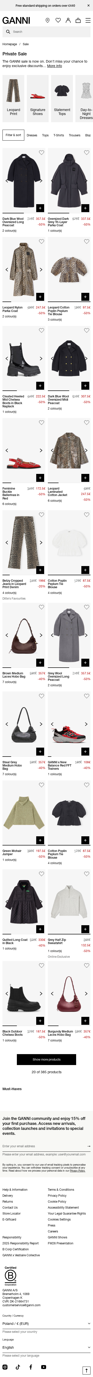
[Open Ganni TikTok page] (18, 1367)
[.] (46, 5)
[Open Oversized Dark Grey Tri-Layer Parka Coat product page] (69, 180)
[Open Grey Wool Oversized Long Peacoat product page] (69, 635)
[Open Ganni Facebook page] (31, 1367)
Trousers (74, 135)
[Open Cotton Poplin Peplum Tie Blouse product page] (69, 542)
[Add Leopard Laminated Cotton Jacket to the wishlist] (87, 422)
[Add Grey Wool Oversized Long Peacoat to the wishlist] (87, 607)
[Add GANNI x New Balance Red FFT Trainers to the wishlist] (87, 696)
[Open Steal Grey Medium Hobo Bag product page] (23, 724)
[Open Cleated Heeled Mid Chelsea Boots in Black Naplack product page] (23, 358)
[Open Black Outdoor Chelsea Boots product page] (23, 993)
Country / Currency (13, 1315)
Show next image (41, 180)
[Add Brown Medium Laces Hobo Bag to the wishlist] (41, 607)
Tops (45, 135)
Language (8, 1339)
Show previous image (6, 180)
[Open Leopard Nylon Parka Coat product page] (23, 269)
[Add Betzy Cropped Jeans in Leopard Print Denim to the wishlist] (41, 515)
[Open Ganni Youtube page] (44, 1367)
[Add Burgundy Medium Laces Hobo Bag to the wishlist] (87, 965)
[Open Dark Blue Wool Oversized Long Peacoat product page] (23, 180)
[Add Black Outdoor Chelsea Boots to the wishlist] (41, 965)
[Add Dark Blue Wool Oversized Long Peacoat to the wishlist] (41, 152)
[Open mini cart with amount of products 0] (78, 20)
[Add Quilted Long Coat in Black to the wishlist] (41, 874)
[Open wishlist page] (58, 20)
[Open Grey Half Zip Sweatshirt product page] (69, 901)
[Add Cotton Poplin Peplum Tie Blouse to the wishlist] (87, 515)
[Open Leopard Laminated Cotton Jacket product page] (69, 450)
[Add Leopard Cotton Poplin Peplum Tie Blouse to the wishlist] (87, 241)
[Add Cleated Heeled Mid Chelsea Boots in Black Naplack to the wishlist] (41, 330)
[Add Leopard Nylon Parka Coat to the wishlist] (41, 241)
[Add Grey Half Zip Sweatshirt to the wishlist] (87, 874)
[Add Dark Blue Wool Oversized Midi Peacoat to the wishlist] (87, 330)
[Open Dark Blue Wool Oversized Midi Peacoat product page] (69, 358)
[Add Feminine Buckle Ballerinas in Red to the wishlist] (41, 422)
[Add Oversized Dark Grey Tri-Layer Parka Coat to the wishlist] (87, 152)
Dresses (32, 135)
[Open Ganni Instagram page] (5, 1367)
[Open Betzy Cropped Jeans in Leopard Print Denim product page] (23, 542)
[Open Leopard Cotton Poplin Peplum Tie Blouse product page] (69, 269)
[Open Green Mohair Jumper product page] (23, 812)
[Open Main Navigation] (88, 20)
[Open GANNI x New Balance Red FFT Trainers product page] (69, 724)
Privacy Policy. (77, 1170)
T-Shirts (59, 135)
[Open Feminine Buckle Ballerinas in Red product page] (23, 450)
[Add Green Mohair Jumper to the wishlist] (41, 785)
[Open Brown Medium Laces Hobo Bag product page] (23, 635)
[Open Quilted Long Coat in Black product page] (23, 901)
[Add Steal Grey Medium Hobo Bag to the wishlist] (41, 696)
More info (54, 66)
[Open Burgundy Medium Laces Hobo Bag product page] (69, 993)
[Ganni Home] (16, 20)
